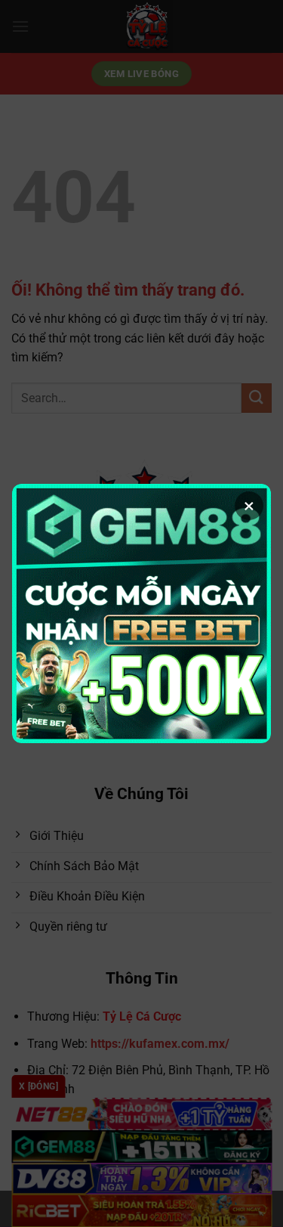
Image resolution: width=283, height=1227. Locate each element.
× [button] (249, 505)
